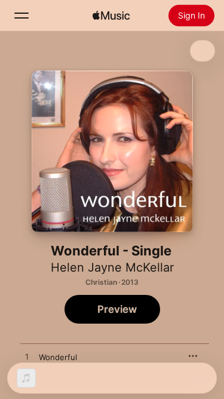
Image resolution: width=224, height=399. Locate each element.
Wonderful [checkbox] (58, 357)
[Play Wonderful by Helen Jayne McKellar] (27, 357)
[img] (111, 15)
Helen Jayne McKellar (112, 267)
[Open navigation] (21, 15)
